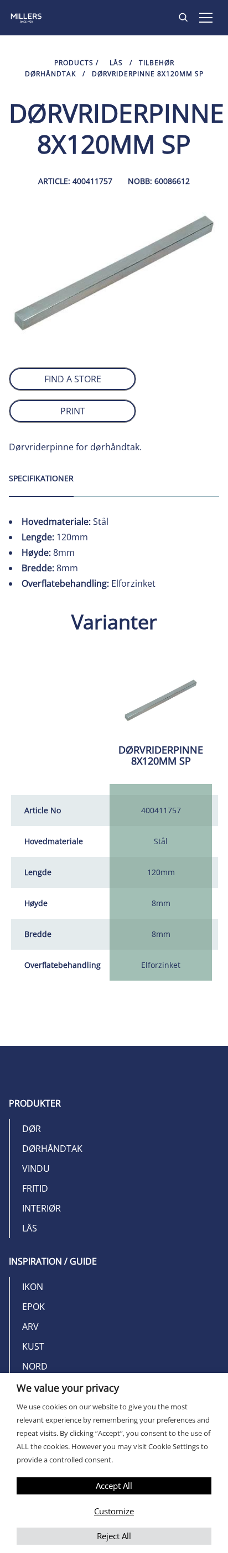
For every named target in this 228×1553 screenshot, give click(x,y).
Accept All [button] (114, 1485)
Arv (30, 1326)
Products (74, 62)
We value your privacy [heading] (68, 1387)
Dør (31, 1129)
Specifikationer (41, 478)
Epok (33, 1307)
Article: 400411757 (75, 181)
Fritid (35, 1188)
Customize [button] (114, 1511)
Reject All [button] (114, 1535)
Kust (33, 1346)
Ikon (32, 1287)
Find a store (72, 379)
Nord (35, 1366)
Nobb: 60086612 (159, 181)
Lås (116, 62)
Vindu (36, 1168)
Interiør (41, 1208)
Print (72, 411)
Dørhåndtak (52, 1149)
